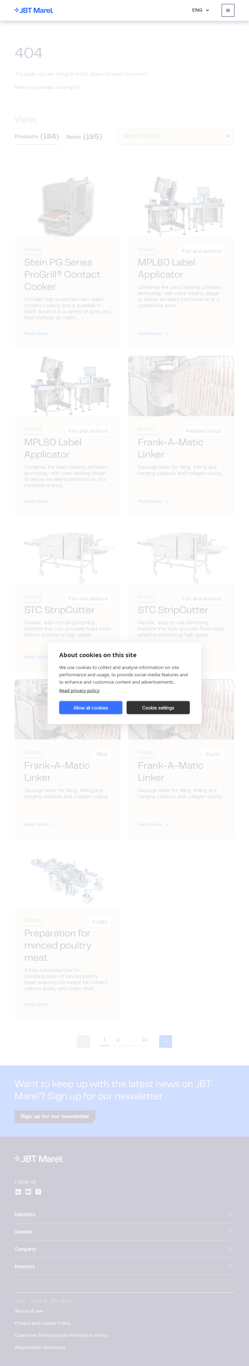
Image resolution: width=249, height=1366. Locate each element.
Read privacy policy (79, 690)
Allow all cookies (90, 707)
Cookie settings (158, 707)
